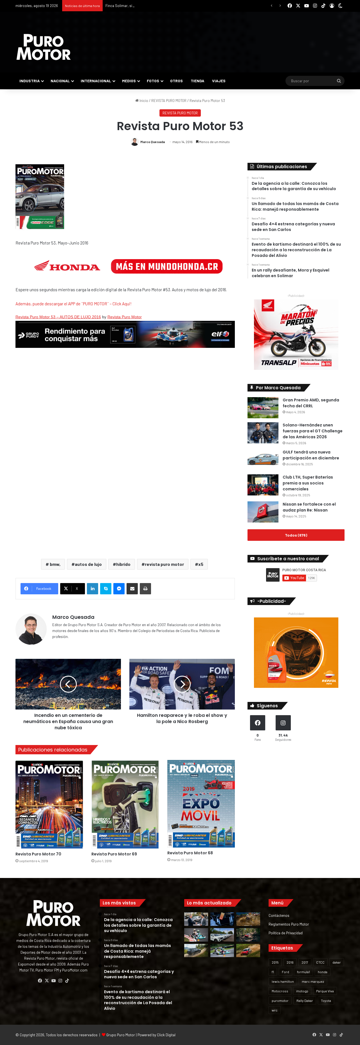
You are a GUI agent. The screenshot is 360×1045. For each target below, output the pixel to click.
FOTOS (153, 80)
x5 (200, 564)
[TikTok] (67, 980)
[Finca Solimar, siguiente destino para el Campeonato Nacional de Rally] (248, 950)
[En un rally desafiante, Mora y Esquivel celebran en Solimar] (248, 935)
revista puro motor (164, 564)
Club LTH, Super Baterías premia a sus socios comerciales (308, 483)
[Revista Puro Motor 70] (49, 804)
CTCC (320, 962)
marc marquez (313, 981)
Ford (285, 972)
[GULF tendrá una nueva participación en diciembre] (263, 459)
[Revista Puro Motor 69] (125, 804)
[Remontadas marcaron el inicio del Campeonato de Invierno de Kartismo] (222, 950)
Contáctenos (279, 915)
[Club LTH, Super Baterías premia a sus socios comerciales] (263, 484)
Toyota (326, 1000)
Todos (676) (296, 535)
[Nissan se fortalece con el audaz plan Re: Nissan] (263, 511)
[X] (46, 980)
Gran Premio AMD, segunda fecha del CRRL (311, 403)
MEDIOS (129, 80)
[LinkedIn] (92, 588)
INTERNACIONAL (96, 80)
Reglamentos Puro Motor (289, 924)
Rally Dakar (304, 1000)
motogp (302, 991)
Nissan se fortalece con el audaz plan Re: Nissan (309, 507)
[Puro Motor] (43, 47)
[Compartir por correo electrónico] (132, 588)
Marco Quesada (152, 142)
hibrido (123, 564)
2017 (305, 962)
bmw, (54, 564)
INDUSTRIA (29, 80)
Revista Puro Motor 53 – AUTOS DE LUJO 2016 (58, 317)
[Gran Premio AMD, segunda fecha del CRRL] (263, 407)
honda (322, 972)
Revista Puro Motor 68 (190, 853)
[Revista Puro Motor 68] (201, 804)
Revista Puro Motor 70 (38, 854)
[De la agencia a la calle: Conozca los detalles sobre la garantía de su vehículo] (196, 919)
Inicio (143, 100)
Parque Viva (325, 991)
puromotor (280, 1000)
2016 (290, 962)
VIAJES (219, 80)
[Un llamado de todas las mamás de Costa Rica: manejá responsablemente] (222, 919)
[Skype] (105, 588)
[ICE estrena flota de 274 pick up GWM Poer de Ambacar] (222, 935)
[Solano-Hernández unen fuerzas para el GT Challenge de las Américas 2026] (263, 432)
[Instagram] (60, 980)
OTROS (176, 80)
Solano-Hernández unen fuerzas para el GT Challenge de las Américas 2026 (313, 431)
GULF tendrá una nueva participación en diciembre (311, 455)
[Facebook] (40, 980)
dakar (336, 962)
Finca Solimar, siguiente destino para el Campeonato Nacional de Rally (162, 5)
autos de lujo (88, 564)
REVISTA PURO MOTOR (168, 100)
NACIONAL (60, 80)
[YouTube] (53, 980)
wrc (275, 1010)
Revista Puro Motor (124, 317)
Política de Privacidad (286, 932)
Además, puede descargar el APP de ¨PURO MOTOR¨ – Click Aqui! (73, 303)
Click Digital (166, 1035)
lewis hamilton (283, 981)
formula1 (303, 972)
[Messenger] (119, 588)
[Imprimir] (145, 588)
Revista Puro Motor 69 (114, 854)
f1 (273, 972)
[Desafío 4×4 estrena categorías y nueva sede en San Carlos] (248, 919)
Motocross (280, 991)
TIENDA (197, 80)
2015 (275, 962)
